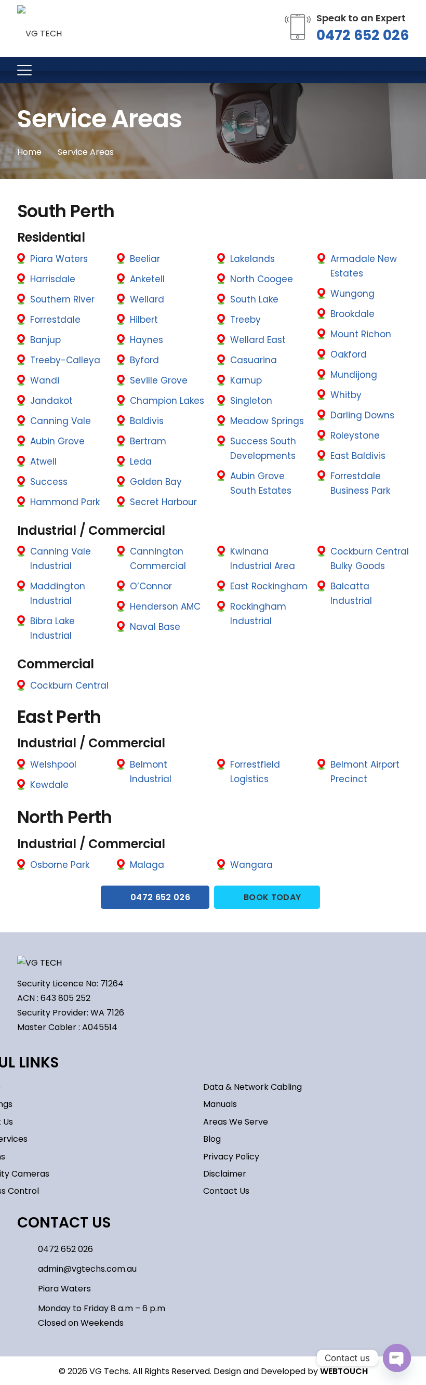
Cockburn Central (69, 685)
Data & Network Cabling (252, 1087)
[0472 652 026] (27, 1249)
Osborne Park (59, 865)
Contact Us (226, 1191)
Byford (144, 360)
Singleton (251, 400)
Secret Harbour (163, 502)
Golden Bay (156, 482)
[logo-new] (39, 28)
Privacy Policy (231, 1157)
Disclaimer (224, 1174)
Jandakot (51, 400)
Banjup (45, 340)
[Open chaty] (397, 1358)
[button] (24, 70)
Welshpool (53, 764)
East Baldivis (357, 456)
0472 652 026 (362, 35)
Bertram (148, 441)
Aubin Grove (57, 441)
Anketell (147, 279)
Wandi (44, 380)
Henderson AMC (165, 606)
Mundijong (353, 374)
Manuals (220, 1104)
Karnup (246, 380)
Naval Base (155, 627)
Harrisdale (52, 279)
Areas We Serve (235, 1122)
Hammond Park (65, 502)
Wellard (147, 299)
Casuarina (253, 360)
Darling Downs (362, 415)
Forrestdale (55, 319)
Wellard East (258, 340)
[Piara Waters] (27, 1289)
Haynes (146, 340)
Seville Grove (159, 380)
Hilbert (144, 319)
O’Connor (151, 586)
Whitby (346, 395)
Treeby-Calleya (65, 360)
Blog (212, 1139)
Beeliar (145, 259)
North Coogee (261, 279)
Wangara (251, 865)
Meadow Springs (267, 421)
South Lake (254, 299)
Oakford (348, 354)
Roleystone (355, 435)
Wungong (352, 293)
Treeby (245, 319)
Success (49, 482)
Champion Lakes (167, 400)
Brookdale (352, 314)
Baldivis (147, 421)
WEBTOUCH (344, 1371)
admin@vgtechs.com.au (87, 1269)
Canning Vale (60, 421)
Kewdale (49, 785)
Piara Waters (59, 259)
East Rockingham (269, 586)
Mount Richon (360, 334)
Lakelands (252, 259)
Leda (141, 461)
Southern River (62, 299)
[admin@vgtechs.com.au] (27, 1269)
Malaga (147, 865)
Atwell (43, 461)
